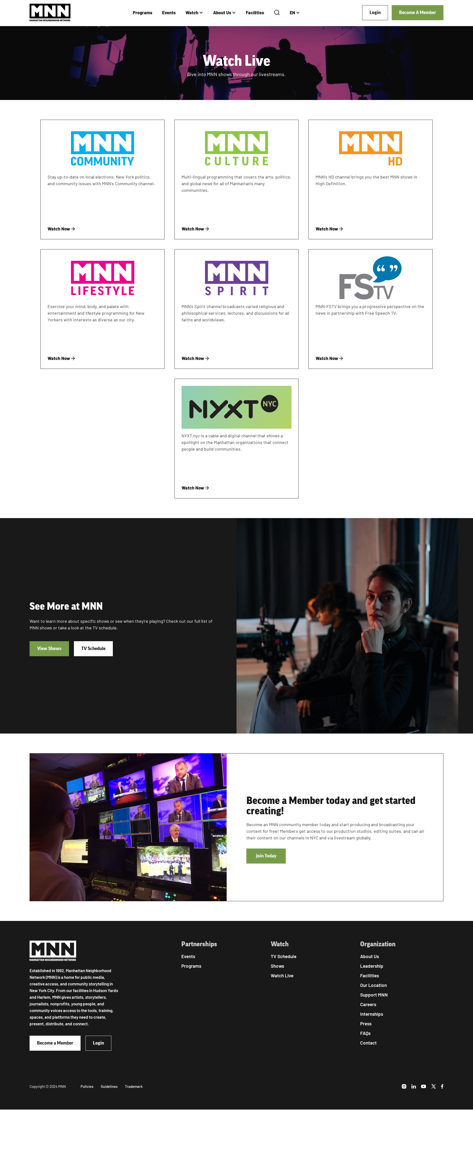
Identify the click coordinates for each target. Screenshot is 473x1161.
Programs (142, 12)
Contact (368, 1043)
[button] (194, 12)
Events (169, 12)
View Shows (49, 648)
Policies (87, 1086)
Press (366, 1023)
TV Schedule (93, 648)
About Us (222, 12)
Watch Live (282, 975)
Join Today (266, 855)
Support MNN (374, 994)
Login (375, 12)
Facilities (255, 12)
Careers (368, 1004)
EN (292, 12)
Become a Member (55, 1043)
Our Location (373, 985)
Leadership (371, 966)
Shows (277, 966)
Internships (371, 1014)
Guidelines (109, 1086)
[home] (50, 13)
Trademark (134, 1086)
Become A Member (417, 12)
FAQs (365, 1033)
